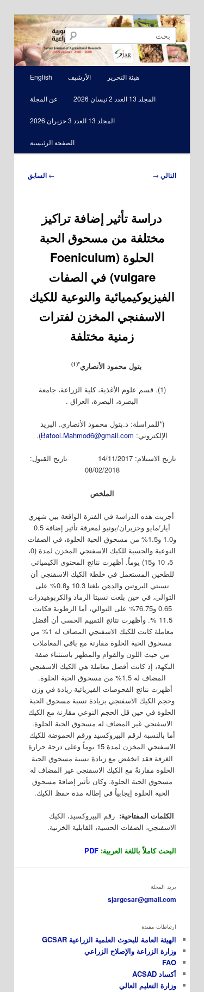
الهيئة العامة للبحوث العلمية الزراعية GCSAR (109, 939)
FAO (169, 962)
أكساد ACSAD (154, 974)
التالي (164, 175)
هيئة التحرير (123, 76)
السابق (41, 175)
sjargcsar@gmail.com (142, 899)
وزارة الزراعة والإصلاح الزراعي (130, 951)
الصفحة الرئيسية (52, 142)
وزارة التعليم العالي (147, 985)
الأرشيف (79, 76)
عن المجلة (44, 98)
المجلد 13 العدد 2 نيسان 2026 (114, 98)
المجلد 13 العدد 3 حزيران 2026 (72, 120)
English (41, 76)
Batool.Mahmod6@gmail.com (87, 435)
